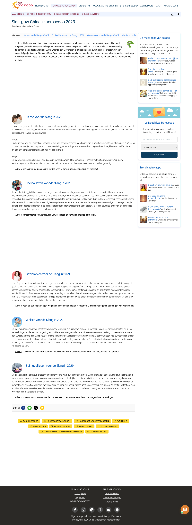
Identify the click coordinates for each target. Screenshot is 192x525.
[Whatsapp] (29, 408)
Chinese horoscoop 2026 (39, 14)
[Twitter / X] (36, 408)
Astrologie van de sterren (103, 5)
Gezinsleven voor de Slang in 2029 (103, 35)
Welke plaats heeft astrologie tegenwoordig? (162, 209)
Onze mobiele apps (112, 497)
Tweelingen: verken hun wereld (162, 72)
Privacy (105, 516)
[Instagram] (83, 509)
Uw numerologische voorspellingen (163, 198)
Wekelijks (122, 421)
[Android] (117, 509)
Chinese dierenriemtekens (66, 14)
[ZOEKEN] (178, 14)
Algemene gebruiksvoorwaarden (80, 499)
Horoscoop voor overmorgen (94, 421)
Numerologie (171, 5)
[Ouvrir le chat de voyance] (184, 509)
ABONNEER (159, 154)
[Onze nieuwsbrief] (172, 14)
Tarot (158, 5)
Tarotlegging (85, 426)
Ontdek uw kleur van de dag (163, 187)
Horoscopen (42, 5)
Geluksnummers (109, 426)
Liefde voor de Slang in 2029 (36, 35)
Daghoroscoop (30, 421)
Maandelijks (18, 14)
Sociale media (111, 501)
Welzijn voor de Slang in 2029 (135, 35)
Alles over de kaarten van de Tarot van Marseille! (162, 94)
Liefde (82, 5)
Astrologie (146, 5)
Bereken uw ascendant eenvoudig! (163, 220)
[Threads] (100, 509)
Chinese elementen (91, 14)
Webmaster (116, 516)
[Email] (42, 408)
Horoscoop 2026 (62, 426)
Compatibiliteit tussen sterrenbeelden (63, 431)
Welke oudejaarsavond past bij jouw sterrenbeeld (163, 61)
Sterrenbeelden (129, 5)
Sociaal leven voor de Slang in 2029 (68, 35)
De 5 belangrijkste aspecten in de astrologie (163, 82)
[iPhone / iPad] (108, 509)
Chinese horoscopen (64, 5)
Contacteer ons (112, 493)
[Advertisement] (73, 85)
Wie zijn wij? (80, 493)
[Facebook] (23, 408)
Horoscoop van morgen (58, 421)
